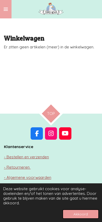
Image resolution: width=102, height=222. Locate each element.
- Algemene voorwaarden (27, 177)
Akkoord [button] (80, 214)
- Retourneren (17, 167)
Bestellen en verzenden (26, 156)
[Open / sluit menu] (6, 9)
